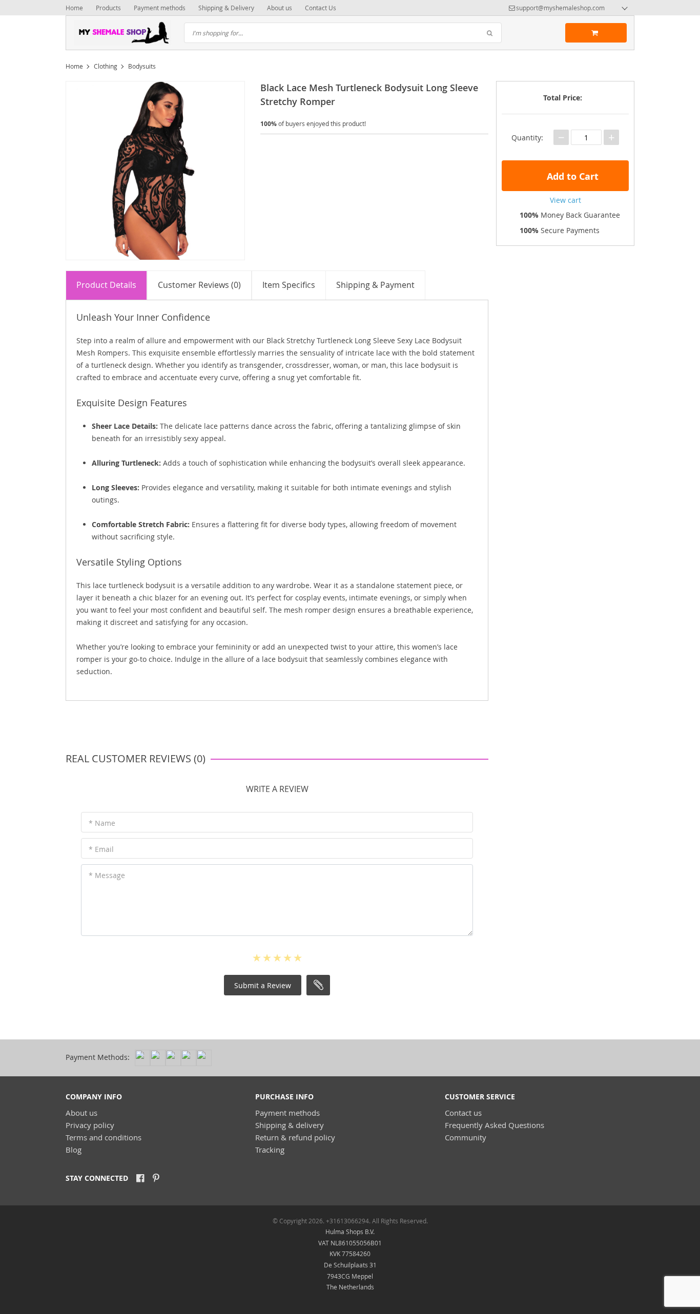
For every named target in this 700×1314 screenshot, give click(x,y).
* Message (107, 875)
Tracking (269, 1149)
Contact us (463, 1113)
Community (465, 1137)
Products (108, 8)
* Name (102, 823)
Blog (73, 1149)
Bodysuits (142, 66)
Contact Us (320, 8)
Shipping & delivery (289, 1125)
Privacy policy (90, 1125)
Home (74, 8)
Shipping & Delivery (226, 8)
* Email (101, 849)
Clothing (105, 66)
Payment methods (160, 8)
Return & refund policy (295, 1137)
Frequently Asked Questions (494, 1125)
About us (279, 8)
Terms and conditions (103, 1137)
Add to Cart (571, 176)
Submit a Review (262, 985)
